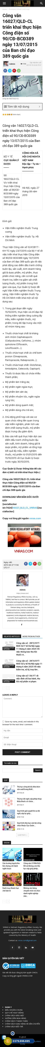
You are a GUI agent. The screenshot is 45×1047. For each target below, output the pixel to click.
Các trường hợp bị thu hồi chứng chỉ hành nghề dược (11, 866)
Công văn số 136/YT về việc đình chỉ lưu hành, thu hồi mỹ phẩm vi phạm (28, 678)
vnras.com (35, 518)
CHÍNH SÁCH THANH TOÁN (16, 1021)
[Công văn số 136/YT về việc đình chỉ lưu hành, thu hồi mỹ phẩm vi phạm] (8, 678)
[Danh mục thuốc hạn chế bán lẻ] (12, 879)
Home (4, 9)
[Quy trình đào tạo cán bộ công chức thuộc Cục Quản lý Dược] (8, 826)
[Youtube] (32, 947)
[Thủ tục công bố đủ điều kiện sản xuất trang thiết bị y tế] (8, 789)
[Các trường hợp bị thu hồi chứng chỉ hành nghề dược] (12, 854)
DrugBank (22, 1037)
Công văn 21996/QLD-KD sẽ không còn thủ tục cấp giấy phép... (32, 866)
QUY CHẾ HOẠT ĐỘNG (14, 1012)
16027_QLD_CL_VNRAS (24, 507)
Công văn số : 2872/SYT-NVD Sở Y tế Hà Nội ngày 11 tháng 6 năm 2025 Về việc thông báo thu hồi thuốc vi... (28, 649)
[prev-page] (4, 688)
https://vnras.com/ (22, 593)
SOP (6, 780)
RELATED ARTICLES (12, 637)
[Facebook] (5, 71)
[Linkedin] (25, 947)
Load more (22, 835)
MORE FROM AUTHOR (31, 637)
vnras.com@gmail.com (27, 940)
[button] (4, 3)
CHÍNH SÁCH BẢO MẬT (14, 1015)
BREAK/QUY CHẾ (8, 860)
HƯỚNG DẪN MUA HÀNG (15, 1018)
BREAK (7, 843)
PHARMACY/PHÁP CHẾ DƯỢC (19, 9)
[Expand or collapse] (39, 107)
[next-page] (8, 688)
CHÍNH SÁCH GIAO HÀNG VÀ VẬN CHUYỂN (22, 1024)
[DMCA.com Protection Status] (28, 967)
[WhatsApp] (19, 71)
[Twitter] (10, 71)
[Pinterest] (14, 71)
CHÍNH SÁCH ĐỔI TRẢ (14, 1026)
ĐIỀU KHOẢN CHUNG (13, 1010)
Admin (12, 64)
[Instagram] (19, 947)
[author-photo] (22, 586)
